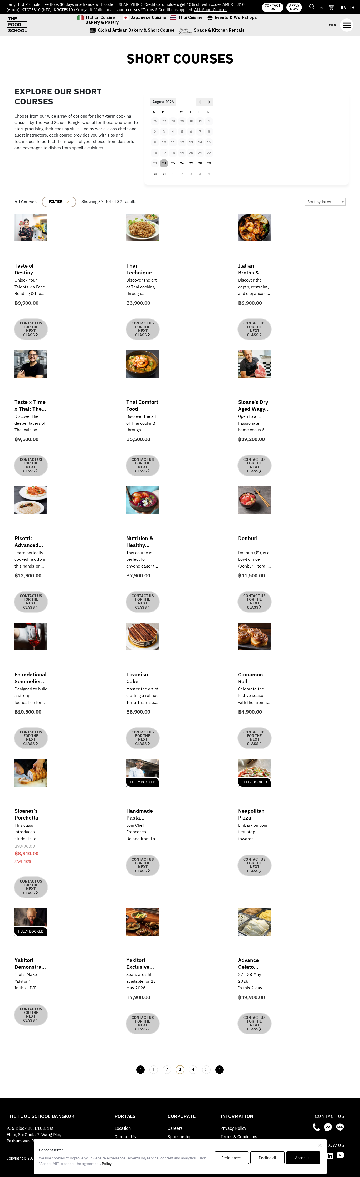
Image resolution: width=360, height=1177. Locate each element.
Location (123, 1128)
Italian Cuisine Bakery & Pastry (102, 20)
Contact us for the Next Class (31, 329)
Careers (175, 1128)
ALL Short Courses (210, 10)
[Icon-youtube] (340, 1155)
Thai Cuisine (190, 18)
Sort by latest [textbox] (320, 202)
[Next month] (208, 102)
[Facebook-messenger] (328, 1127)
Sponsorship (179, 1137)
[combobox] (325, 202)
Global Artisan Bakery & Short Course (136, 31)
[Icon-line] (340, 1127)
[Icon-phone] (316, 1127)
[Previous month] (200, 102)
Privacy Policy (233, 1128)
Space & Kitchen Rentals (219, 31)
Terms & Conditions (238, 1137)
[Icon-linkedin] (330, 1156)
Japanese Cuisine (148, 18)
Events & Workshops (236, 18)
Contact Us (125, 1137)
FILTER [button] (56, 201)
